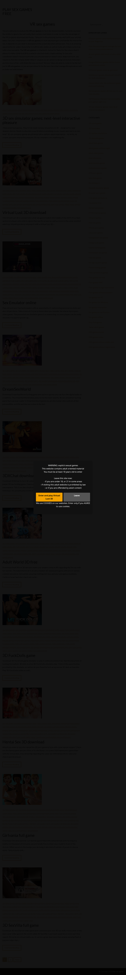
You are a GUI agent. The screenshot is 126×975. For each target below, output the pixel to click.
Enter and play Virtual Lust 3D (49, 497)
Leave (77, 495)
